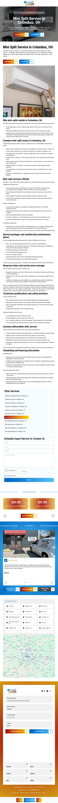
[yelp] (50, 691)
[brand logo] (29, 3)
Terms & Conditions (24, 792)
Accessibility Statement (35, 792)
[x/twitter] (45, 691)
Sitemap (43, 792)
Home (15, 12)
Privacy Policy (16, 792)
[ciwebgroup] (35, 790)
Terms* (14, 475)
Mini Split (21, 12)
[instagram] (47, 691)
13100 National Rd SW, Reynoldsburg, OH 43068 (18, 700)
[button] (39, 800)
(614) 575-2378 (10, 717)
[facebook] (42, 691)
